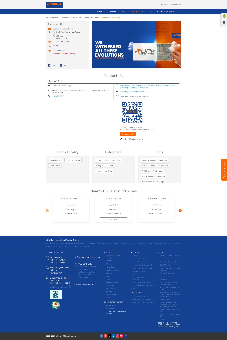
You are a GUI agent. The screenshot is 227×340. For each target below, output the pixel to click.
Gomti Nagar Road (73, 160)
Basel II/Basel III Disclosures (143, 285)
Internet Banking (112, 282)
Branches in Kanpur (128, 243)
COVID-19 (109, 285)
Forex (108, 279)
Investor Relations (139, 271)
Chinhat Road (55, 165)
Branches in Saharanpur (63, 246)
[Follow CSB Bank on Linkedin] (113, 336)
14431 (67, 283)
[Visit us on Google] (105, 336)
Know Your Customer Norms (170, 262)
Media (135, 288)
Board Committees (139, 262)
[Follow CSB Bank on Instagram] (117, 336)
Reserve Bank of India (167, 273)
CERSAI (162, 319)
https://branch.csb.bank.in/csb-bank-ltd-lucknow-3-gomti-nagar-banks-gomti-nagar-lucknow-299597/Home (147, 86)
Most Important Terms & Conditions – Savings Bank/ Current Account (170, 294)
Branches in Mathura (163, 243)
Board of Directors (139, 259)
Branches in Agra (52, 243)
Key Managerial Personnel (142, 265)
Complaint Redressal (113, 256)
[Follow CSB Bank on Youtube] (121, 336)
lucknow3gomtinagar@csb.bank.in (133, 91)
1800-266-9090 (56, 257)
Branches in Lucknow (145, 243)
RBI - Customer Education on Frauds (170, 288)
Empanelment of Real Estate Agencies (170, 269)
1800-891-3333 (56, 283)
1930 (56, 272)
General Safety (165, 299)
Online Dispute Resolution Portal (169, 310)
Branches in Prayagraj (69, 243)
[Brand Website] (125, 336)
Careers (109, 273)
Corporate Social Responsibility (139, 278)
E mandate (110, 291)
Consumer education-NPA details (169, 315)
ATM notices (110, 308)
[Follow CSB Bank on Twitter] (109, 336)
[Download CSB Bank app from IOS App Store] (224, 23)
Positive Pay (110, 288)
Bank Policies (165, 259)
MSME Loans (110, 298)
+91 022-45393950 (58, 262)
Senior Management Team (142, 268)
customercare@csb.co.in (89, 257)
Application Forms (112, 270)
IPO (134, 274)
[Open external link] (224, 180)
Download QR (127, 134)
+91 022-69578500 (58, 260)
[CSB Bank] (54, 5)
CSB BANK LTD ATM (70, 198)
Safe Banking (164, 279)
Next (180, 210)
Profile (135, 256)
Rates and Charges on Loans (143, 302)
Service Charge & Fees (141, 296)
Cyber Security (111, 294)
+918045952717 (59, 45)
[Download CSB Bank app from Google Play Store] (224, 18)
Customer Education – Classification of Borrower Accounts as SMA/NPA (169, 304)
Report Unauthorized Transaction (113, 260)
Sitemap (109, 264)
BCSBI (162, 276)
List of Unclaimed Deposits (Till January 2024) (169, 283)
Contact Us (110, 276)
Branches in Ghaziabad (88, 243)
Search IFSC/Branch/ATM (142, 282)
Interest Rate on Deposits (142, 299)
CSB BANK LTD (113, 198)
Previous (47, 210)
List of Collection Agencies (169, 256)
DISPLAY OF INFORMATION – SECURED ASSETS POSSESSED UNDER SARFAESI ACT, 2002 (169, 325)
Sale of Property (165, 265)
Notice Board (110, 267)
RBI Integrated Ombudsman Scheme (116, 313)
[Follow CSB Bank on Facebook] (101, 336)
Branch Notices (111, 305)
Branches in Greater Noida (108, 243)
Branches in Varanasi (82, 246)
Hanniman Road (56, 160)
